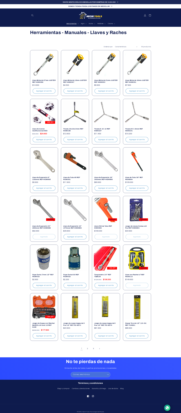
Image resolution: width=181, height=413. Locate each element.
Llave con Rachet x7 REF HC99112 (134, 275)
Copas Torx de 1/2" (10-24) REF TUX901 (135, 324)
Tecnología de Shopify (97, 411)
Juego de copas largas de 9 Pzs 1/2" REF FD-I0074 (105, 324)
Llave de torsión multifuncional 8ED (40, 130)
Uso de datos (113, 388)
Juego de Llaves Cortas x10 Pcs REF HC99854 (136, 227)
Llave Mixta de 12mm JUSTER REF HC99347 (75, 81)
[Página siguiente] (99, 348)
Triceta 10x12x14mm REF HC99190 (73, 130)
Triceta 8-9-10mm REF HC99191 (134, 130)
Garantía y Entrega (99, 388)
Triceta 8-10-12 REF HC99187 (102, 130)
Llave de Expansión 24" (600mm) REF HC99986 (41, 227)
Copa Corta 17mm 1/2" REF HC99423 (43, 275)
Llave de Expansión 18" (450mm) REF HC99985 (103, 178)
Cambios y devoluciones (81, 388)
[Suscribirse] (107, 374)
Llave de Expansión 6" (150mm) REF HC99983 (41, 178)
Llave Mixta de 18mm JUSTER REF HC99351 (137, 81)
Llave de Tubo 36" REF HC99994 (134, 178)
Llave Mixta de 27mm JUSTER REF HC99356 (44, 81)
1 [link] (81, 348)
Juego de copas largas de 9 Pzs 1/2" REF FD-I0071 (74, 324)
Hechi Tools (86, 411)
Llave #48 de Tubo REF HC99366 (103, 227)
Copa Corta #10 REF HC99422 (71, 275)
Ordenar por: (108, 47)
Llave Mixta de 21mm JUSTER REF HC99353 (106, 81)
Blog (122, 388)
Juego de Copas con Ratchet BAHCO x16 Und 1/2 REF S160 (43, 325)
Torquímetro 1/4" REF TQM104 (102, 275)
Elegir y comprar (63, 388)
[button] (32, 15)
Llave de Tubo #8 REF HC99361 (71, 178)
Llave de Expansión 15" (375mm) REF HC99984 (72, 227)
